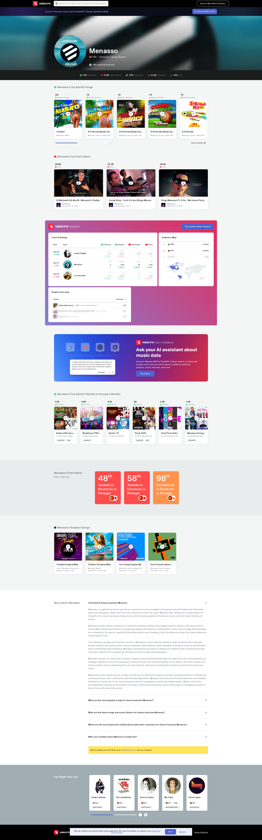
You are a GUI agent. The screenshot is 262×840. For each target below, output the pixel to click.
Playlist (56, 299)
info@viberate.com (128, 750)
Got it (170, 832)
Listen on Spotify (197, 143)
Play (68, 114)
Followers (107, 245)
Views (150, 245)
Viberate (41, 3)
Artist (65, 245)
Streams (121, 245)
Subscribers (135, 245)
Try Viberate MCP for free (204, 11)
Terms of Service (201, 832)
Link (77, 305)
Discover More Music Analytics (213, 3)
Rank (55, 245)
